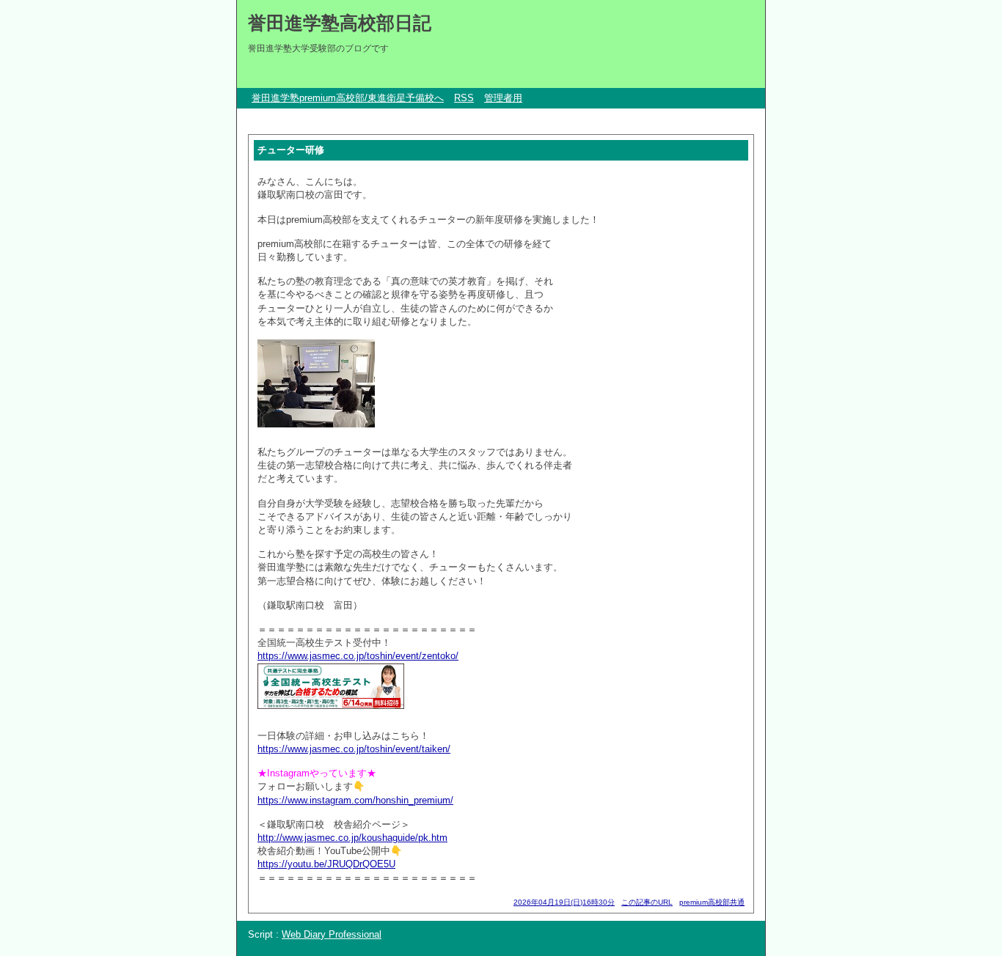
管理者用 (503, 97)
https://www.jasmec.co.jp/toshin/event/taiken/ (353, 748)
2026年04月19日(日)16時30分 (564, 902)
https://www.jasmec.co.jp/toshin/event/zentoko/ (357, 655)
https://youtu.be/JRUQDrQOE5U (326, 863)
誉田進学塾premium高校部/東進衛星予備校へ (348, 97)
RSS (464, 97)
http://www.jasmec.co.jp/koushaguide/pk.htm (352, 837)
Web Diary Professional (331, 934)
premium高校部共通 (712, 902)
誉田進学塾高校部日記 (339, 22)
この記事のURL (647, 902)
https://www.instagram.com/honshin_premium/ (355, 800)
